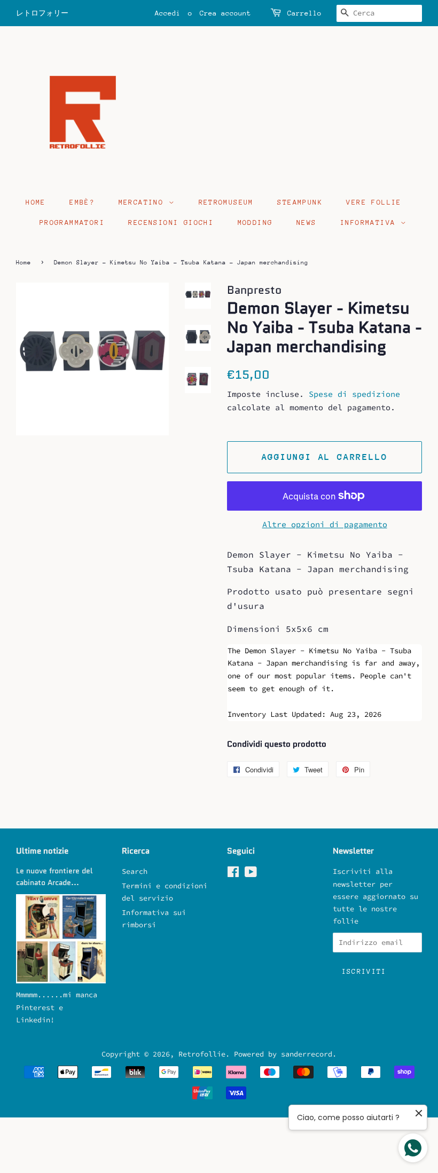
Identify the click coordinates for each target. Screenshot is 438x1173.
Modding (255, 222)
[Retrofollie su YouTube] (251, 874)
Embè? (82, 202)
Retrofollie (201, 1054)
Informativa (370, 222)
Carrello (304, 13)
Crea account (225, 13)
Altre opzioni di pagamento (324, 524)
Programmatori (72, 222)
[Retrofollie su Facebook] (233, 874)
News (306, 222)
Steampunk (300, 202)
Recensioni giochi (171, 222)
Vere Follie (373, 202)
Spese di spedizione (354, 394)
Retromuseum (226, 202)
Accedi (168, 13)
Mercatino (144, 202)
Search (134, 871)
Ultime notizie (42, 851)
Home (36, 202)
